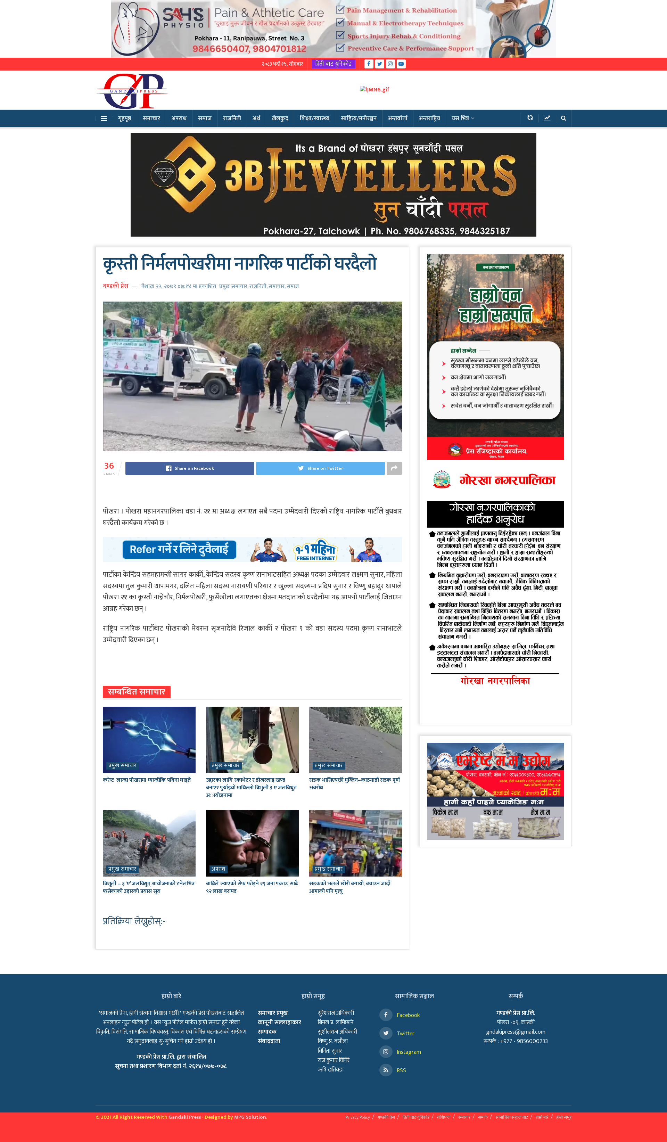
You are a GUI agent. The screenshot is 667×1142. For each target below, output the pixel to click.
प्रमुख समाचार (233, 286)
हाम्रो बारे (542, 1117)
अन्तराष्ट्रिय (429, 118)
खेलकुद (280, 118)
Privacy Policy (358, 1117)
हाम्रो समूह (563, 1117)
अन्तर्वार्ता (397, 118)
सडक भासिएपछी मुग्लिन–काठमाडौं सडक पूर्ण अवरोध (354, 783)
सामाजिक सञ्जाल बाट (511, 1117)
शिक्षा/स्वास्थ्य (314, 118)
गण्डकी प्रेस (116, 286)
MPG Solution (250, 1117)
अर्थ (256, 118)
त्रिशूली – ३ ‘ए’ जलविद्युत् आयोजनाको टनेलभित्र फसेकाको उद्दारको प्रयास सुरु (149, 887)
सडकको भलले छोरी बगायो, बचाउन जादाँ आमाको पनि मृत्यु (349, 887)
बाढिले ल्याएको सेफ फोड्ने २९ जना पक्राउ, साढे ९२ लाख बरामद (252, 887)
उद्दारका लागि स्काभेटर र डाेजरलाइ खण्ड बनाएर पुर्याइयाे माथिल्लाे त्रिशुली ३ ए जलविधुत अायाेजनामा (251, 787)
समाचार (151, 118)
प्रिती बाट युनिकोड (333, 63)
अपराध (179, 118)
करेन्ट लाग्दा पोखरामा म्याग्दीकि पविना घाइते (146, 780)
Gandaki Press (184, 1117)
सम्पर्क (483, 1117)
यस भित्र (460, 118)
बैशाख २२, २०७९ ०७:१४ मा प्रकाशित (178, 286)
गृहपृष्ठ (124, 118)
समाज (205, 118)
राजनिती (232, 118)
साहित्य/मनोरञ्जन (359, 118)
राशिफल (444, 1117)
